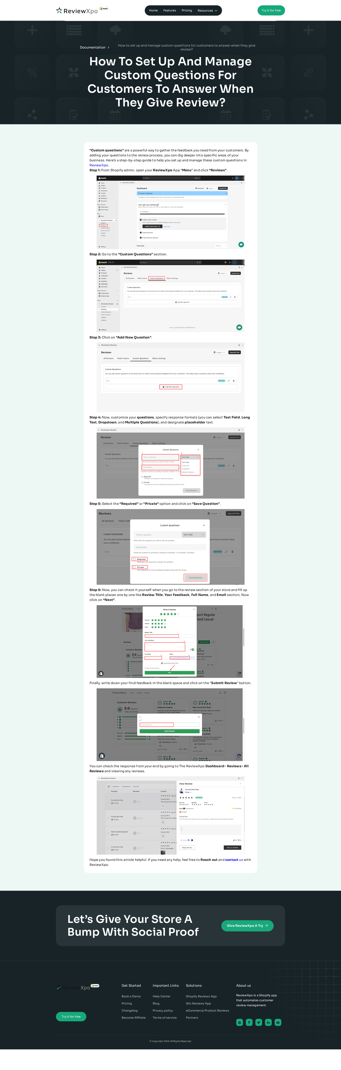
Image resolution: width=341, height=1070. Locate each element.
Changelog (130, 1010)
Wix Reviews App (198, 1003)
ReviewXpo (99, 165)
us (234, 860)
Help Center (161, 996)
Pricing (127, 1003)
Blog (156, 1003)
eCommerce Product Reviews (207, 1010)
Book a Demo (131, 996)
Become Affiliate (134, 1018)
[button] (208, 10)
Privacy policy (163, 1010)
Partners (192, 1018)
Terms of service (165, 1018)
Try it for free (271, 10)
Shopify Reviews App (201, 996)
